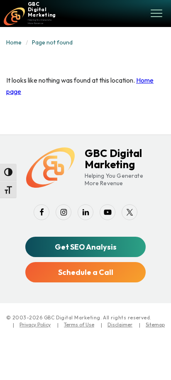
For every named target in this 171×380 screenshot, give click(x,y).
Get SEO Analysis (86, 247)
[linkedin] (85, 212)
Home (14, 42)
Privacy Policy (35, 324)
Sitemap (155, 324)
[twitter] (129, 212)
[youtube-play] (107, 212)
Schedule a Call (85, 272)
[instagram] (63, 212)
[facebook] (41, 212)
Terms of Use (79, 324)
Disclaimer (119, 324)
